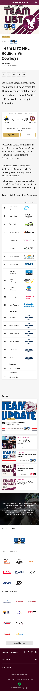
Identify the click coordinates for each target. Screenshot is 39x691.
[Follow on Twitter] (32, 652)
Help (13, 679)
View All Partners (19, 643)
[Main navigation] (3, 2)
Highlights (11, 135)
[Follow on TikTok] (24, 652)
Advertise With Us (28, 679)
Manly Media (6, 64)
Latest (28, 135)
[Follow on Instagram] (36, 652)
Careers (8, 679)
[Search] (36, 2)
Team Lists (5, 37)
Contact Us (19, 679)
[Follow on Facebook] (28, 652)
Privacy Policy (24, 674)
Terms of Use (15, 674)
